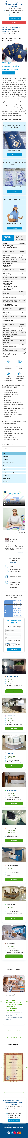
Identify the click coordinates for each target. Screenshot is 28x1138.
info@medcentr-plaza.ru (15, 1113)
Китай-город (11, 716)
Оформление (6, 469)
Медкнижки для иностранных (20, 238)
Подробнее (14, 691)
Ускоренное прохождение (9, 472)
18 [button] (21, 1032)
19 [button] (23, 1032)
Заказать (14, 155)
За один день (6, 465)
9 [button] (22, 1030)
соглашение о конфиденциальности (12, 642)
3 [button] (8, 1030)
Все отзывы (20, 552)
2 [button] (6, 1030)
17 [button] (18, 1032)
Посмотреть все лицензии (14, 1094)
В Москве (5, 481)
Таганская (10, 753)
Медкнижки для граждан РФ (7, 238)
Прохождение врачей (8, 462)
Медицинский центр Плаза (14, 2)
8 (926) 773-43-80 (15, 15)
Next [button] (27, 1001)
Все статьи (14, 1037)
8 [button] (19, 1030)
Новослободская (12, 677)
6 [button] (15, 1030)
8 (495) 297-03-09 (15, 13)
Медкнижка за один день (10, 124)
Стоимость (6, 459)
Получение (6, 475)
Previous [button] (1, 1001)
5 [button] (13, 1030)
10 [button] (24, 1030)
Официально (6, 478)
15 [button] (14, 1032)
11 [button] (5, 1032)
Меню (14, 22)
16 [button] (16, 1032)
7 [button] (17, 1030)
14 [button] (12, 1032)
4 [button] (10, 1030)
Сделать (5, 453)
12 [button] (7, 1032)
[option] (14, 1000)
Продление (6, 456)
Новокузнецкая (12, 790)
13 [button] (9, 1032)
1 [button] (4, 1030)
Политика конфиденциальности (18, 1128)
